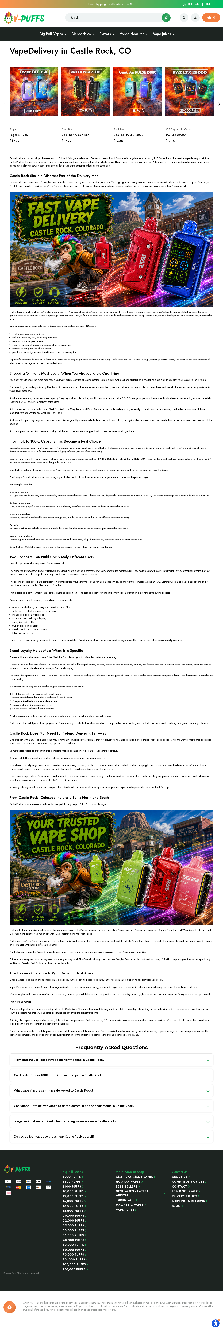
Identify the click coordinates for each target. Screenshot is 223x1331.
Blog (176, 1206)
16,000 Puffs (73, 1206)
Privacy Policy (184, 1196)
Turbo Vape (125, 1200)
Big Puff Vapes (51, 34)
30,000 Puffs (73, 1230)
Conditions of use (188, 1182)
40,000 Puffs (73, 1240)
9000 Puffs (72, 1187)
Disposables (81, 34)
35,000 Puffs (73, 1235)
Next (218, 104)
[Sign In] (195, 17)
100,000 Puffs (74, 1264)
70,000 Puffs (73, 1255)
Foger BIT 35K (19, 135)
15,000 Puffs (73, 1201)
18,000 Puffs (73, 1211)
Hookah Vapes (128, 1182)
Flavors (105, 34)
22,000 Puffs (73, 1221)
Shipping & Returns (188, 1201)
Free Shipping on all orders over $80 (111, 4)
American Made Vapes (134, 1177)
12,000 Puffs (73, 1196)
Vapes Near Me (132, 34)
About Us (180, 1177)
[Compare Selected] (184, 17)
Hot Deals (193, 4)
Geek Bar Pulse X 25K (75, 135)
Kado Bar (92, 409)
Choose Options (34, 116)
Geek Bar (150, 582)
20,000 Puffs (73, 1216)
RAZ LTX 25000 (175, 135)
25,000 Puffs (73, 1225)
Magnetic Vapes (130, 1205)
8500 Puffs (72, 1182)
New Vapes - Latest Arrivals (132, 1193)
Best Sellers (126, 1187)
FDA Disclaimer (185, 1191)
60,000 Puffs (73, 1250)
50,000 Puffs (73, 1245)
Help (209, 4)
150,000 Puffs (74, 1269)
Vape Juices (162, 34)
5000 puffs (72, 1177)
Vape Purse (125, 1210)
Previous (4, 104)
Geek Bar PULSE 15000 (128, 135)
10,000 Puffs (73, 1191)
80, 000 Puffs (74, 1260)
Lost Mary (45, 675)
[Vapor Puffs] (17, 1169)
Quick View (48, 65)
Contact (179, 1187)
